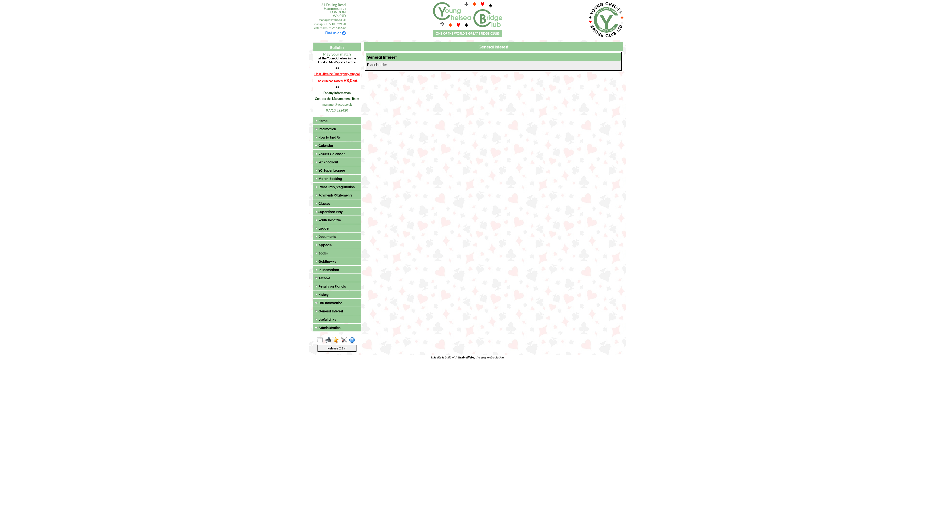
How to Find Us (329, 137)
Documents (327, 236)
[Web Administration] (345, 340)
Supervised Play (330, 211)
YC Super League (331, 170)
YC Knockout (328, 162)
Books (323, 253)
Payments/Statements (335, 195)
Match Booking (330, 178)
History (323, 294)
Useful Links (327, 319)
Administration (329, 327)
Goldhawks (327, 261)
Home (322, 120)
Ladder (323, 228)
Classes (324, 203)
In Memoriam (328, 269)
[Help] (353, 340)
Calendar (325, 145)
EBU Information (330, 302)
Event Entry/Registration (336, 186)
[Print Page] (329, 340)
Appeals (325, 244)
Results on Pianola (332, 286)
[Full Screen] (321, 340)
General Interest (330, 311)
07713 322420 (337, 110)
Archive (324, 277)
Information (327, 128)
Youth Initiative (329, 219)
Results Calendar (331, 153)
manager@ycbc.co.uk (337, 104)
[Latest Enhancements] (337, 340)
